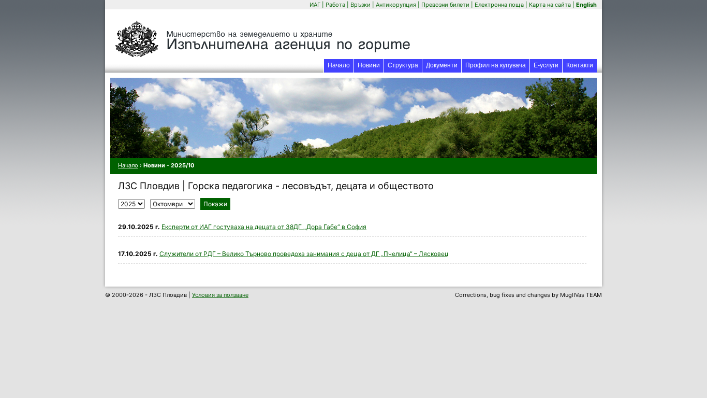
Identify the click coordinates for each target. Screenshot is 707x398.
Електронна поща (500, 4)
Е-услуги (548, 65)
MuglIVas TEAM (581, 294)
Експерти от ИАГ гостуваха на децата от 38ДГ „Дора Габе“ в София (263, 227)
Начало (339, 65)
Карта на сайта (550, 4)
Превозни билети (445, 4)
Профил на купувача (495, 65)
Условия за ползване (220, 294)
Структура (403, 65)
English (586, 4)
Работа (335, 4)
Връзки (360, 4)
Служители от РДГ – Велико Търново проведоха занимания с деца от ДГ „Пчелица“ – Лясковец (304, 254)
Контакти (579, 65)
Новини (369, 65)
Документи (442, 65)
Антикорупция (396, 4)
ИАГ (315, 4)
